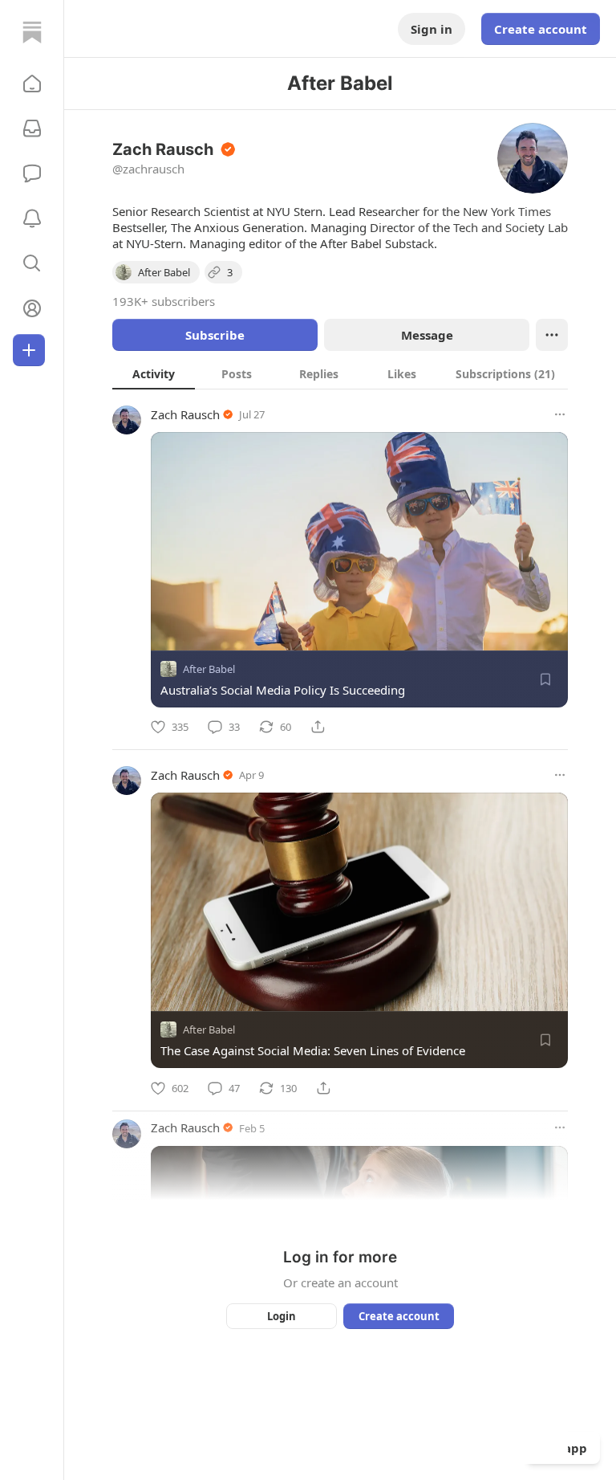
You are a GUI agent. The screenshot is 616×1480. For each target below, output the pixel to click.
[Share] (317, 727)
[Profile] (32, 308)
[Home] (32, 32)
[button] (32, 83)
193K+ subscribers (163, 301)
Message (427, 335)
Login (281, 1316)
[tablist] (340, 373)
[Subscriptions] (32, 128)
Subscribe (215, 335)
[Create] (29, 350)
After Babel (209, 669)
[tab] (153, 373)
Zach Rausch (185, 414)
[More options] (560, 414)
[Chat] (32, 173)
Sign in (431, 29)
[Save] (545, 679)
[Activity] (32, 218)
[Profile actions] (552, 335)
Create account (540, 29)
